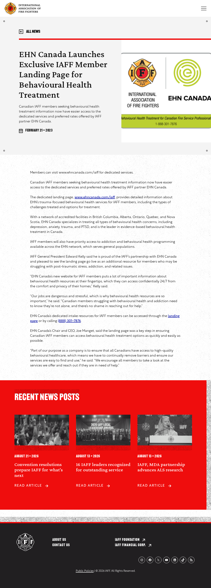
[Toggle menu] (203, 8)
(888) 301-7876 (69, 321)
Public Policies (85, 571)
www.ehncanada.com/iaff (95, 197)
